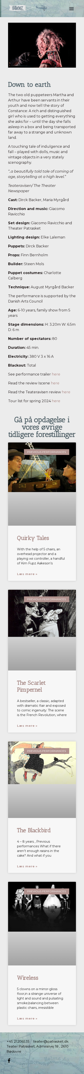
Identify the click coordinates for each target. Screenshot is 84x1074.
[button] (71, 8)
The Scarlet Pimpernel (31, 686)
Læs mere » (27, 574)
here (56, 374)
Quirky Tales (33, 538)
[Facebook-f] (9, 1060)
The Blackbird (34, 830)
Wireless (27, 977)
